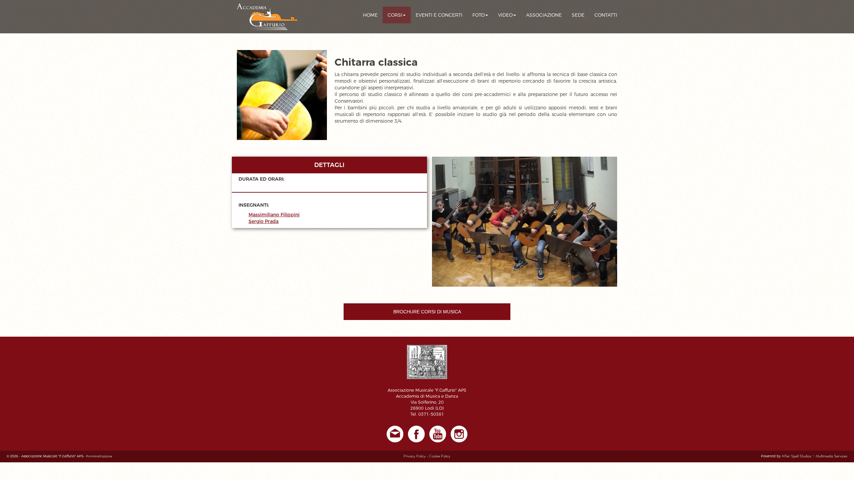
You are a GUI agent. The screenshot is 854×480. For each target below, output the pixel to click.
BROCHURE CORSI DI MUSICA (427, 311)
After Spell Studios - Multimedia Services (814, 456)
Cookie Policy (439, 456)
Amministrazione (99, 456)
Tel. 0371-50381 (427, 414)
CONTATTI (605, 15)
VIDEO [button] (505, 15)
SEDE (578, 15)
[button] (446, 222)
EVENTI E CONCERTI (439, 15)
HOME (370, 15)
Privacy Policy (415, 456)
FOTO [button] (478, 15)
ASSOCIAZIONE (544, 15)
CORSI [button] (395, 15)
